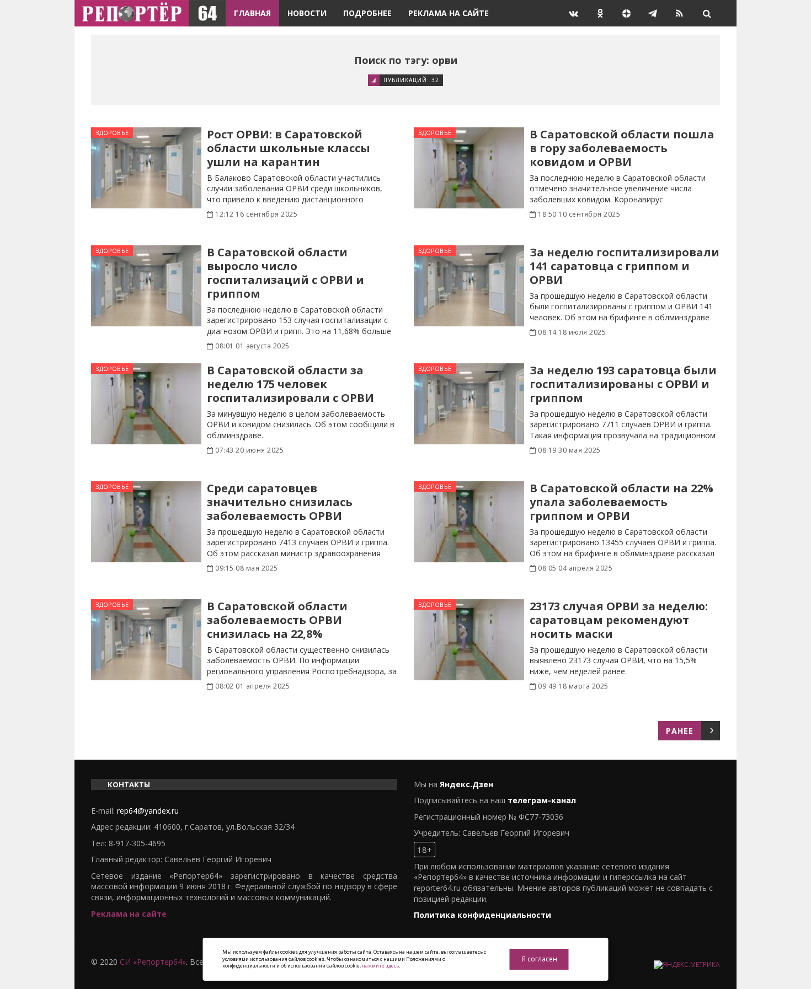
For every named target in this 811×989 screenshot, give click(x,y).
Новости (307, 13)
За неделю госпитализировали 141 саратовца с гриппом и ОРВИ (624, 266)
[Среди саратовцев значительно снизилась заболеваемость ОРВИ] (146, 521)
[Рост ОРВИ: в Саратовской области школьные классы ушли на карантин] (146, 167)
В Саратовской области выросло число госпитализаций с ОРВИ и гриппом (285, 273)
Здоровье (112, 132)
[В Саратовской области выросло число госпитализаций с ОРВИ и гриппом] (146, 285)
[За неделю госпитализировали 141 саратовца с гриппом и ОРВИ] (469, 285)
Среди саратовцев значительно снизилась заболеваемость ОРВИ (280, 502)
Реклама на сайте (448, 13)
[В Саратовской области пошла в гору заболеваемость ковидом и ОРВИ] (469, 167)
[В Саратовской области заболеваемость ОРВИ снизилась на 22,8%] (146, 639)
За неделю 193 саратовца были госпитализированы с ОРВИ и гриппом (623, 384)
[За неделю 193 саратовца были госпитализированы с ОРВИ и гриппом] (469, 403)
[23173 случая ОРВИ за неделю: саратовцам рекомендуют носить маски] (469, 639)
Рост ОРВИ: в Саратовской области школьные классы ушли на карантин (288, 148)
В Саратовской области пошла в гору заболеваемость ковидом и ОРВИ (622, 148)
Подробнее (367, 13)
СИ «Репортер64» (153, 961)
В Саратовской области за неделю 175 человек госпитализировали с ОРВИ (290, 384)
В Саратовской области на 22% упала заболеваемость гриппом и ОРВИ (621, 502)
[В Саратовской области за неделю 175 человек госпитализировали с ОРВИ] (146, 403)
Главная (252, 13)
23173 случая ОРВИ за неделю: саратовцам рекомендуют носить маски (619, 620)
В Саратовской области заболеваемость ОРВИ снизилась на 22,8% (277, 620)
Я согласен (539, 959)
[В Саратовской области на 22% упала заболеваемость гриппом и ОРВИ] (469, 521)
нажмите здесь (380, 965)
